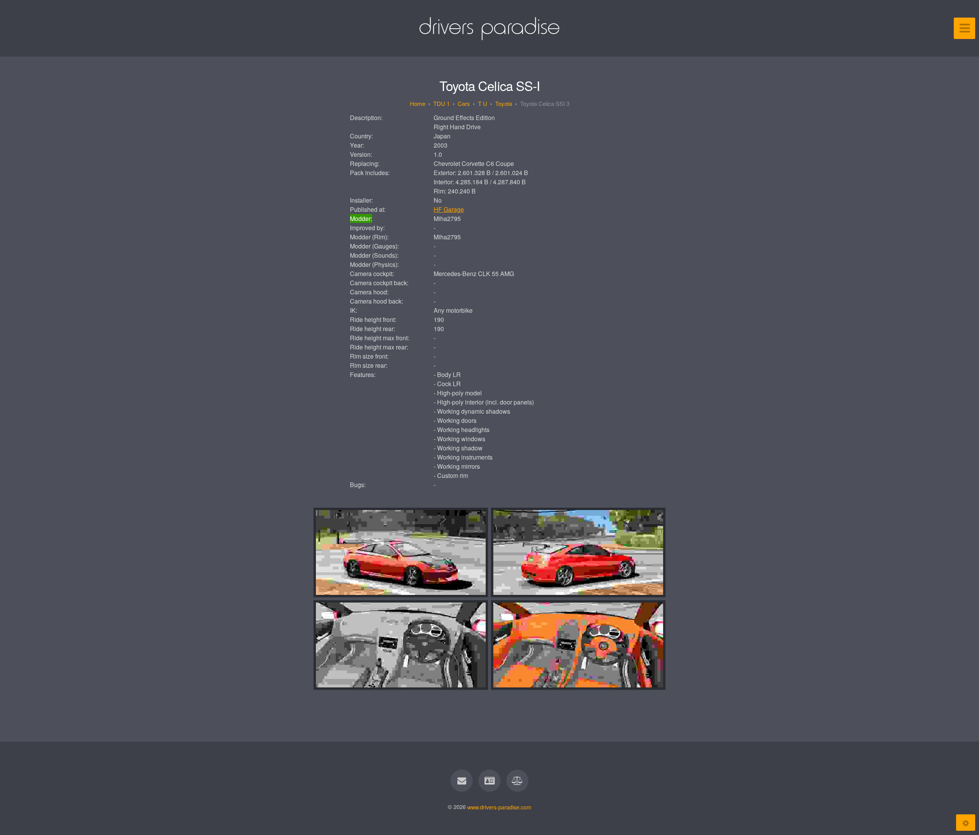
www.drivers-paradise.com (499, 807)
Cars (464, 103)
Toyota (503, 103)
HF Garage (449, 209)
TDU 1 (441, 103)
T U (482, 103)
